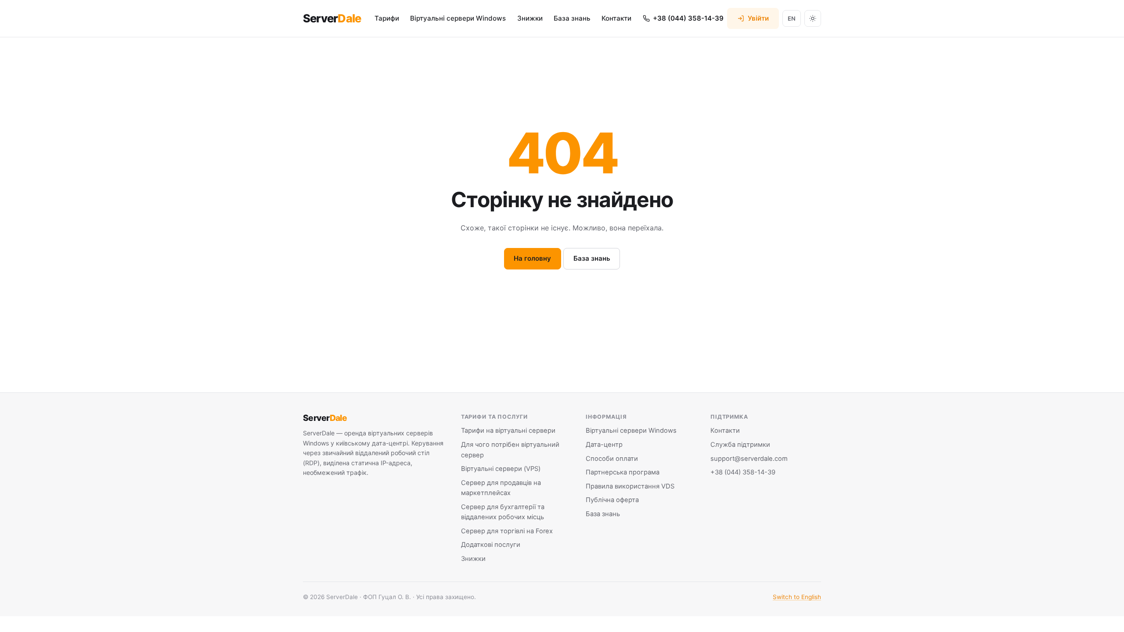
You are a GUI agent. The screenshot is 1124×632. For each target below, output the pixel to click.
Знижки (530, 18)
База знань (572, 18)
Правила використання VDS (630, 486)
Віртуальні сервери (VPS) (500, 469)
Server (332, 18)
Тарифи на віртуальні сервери (508, 430)
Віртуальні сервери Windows (458, 18)
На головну (532, 258)
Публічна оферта (612, 500)
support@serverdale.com (749, 459)
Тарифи (387, 18)
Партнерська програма (622, 472)
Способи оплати (612, 459)
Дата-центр (604, 445)
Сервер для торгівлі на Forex (507, 531)
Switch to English (797, 596)
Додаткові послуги (490, 545)
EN (792, 18)
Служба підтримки (740, 445)
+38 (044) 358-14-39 (742, 472)
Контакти (616, 18)
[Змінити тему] (812, 18)
